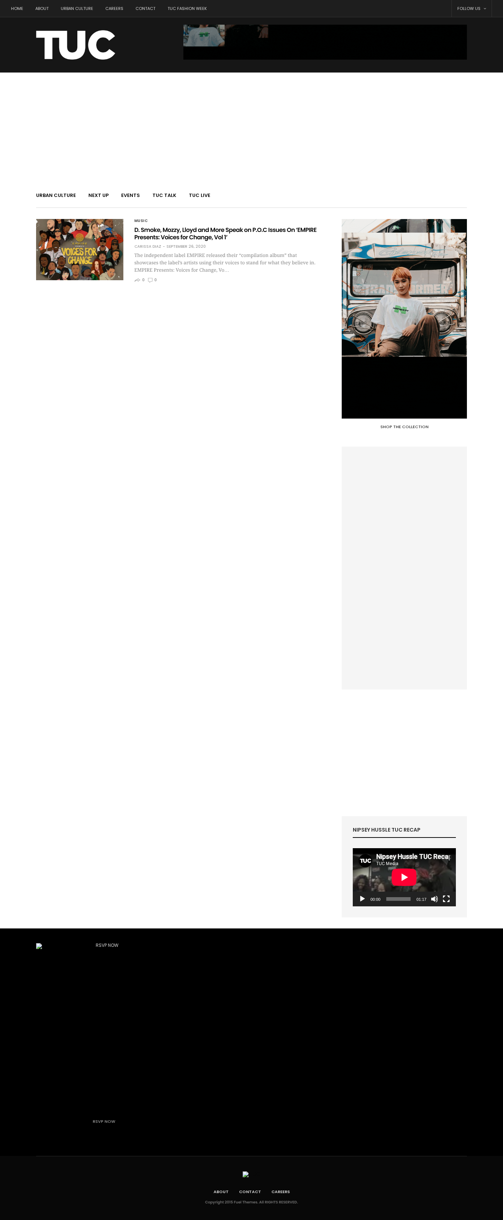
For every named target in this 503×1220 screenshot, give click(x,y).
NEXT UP (98, 195)
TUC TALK (164, 195)
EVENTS (130, 195)
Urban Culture (77, 8)
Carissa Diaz (147, 246)
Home (17, 8)
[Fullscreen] (446, 899)
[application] (404, 877)
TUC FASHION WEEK (187, 8)
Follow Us (469, 8)
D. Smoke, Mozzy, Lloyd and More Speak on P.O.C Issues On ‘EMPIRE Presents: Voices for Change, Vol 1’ (225, 233)
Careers (114, 8)
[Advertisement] (251, 127)
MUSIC (141, 221)
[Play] (362, 899)
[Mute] (434, 899)
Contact (145, 8)
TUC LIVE (199, 195)
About (42, 8)
